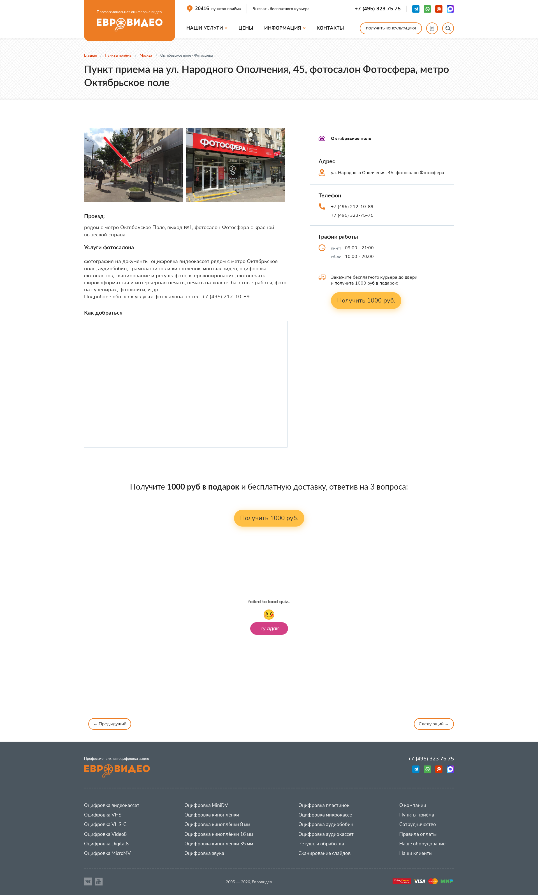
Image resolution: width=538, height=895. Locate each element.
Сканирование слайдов (324, 853)
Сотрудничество (417, 824)
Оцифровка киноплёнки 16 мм (218, 834)
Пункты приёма (416, 815)
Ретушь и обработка (321, 844)
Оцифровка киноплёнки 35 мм (218, 844)
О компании (412, 805)
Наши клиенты (415, 853)
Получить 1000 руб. (366, 300)
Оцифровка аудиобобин (325, 824)
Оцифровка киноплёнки (211, 815)
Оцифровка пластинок (323, 805)
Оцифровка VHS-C (105, 824)
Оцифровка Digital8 (106, 844)
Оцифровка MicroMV (107, 853)
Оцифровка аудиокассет (326, 834)
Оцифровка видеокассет (111, 805)
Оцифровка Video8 (105, 834)
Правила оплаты (418, 834)
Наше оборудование (422, 844)
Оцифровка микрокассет (326, 815)
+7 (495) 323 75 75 (378, 9)
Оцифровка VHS (102, 815)
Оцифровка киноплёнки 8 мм (217, 824)
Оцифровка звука (204, 853)
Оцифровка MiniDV (206, 805)
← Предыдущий (109, 724)
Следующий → (434, 724)
